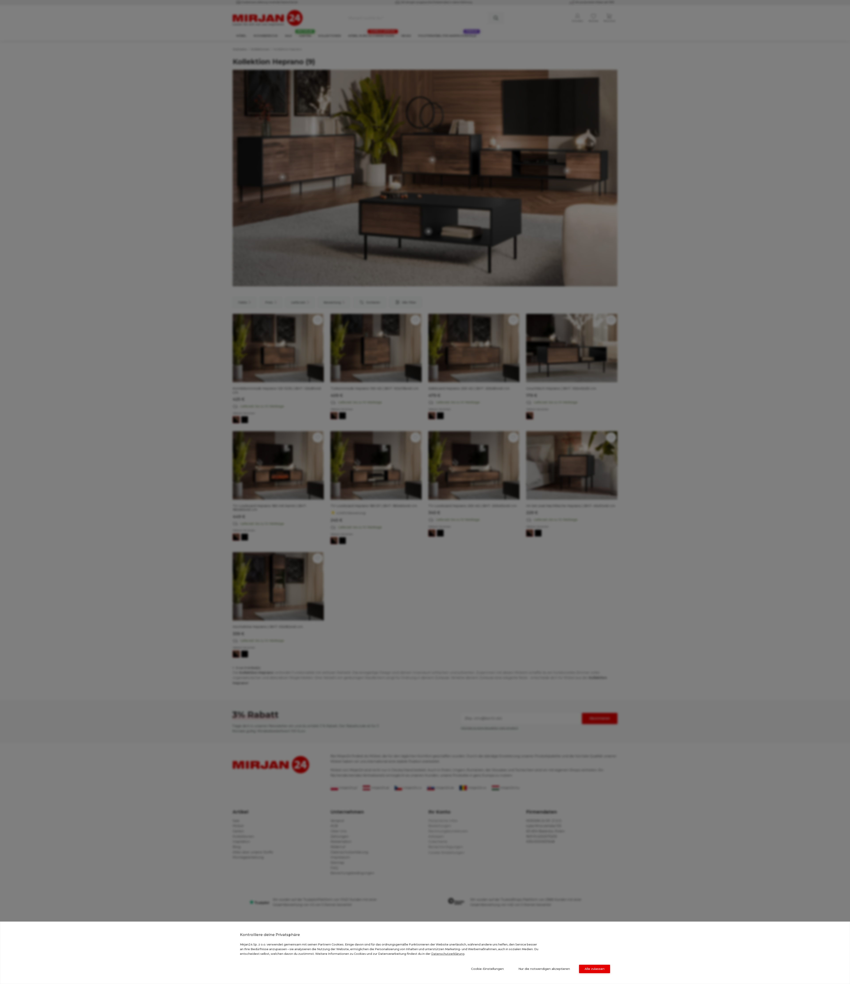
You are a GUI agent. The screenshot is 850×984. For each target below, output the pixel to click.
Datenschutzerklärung (447, 953)
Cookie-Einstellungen (487, 968)
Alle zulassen (595, 968)
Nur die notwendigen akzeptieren (544, 968)
